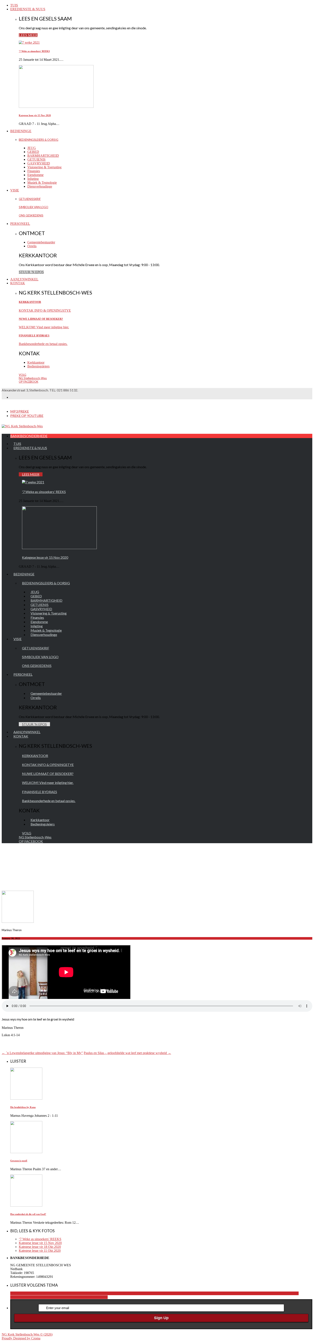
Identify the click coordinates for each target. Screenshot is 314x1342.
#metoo (48, 1293)
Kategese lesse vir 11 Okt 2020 (40, 1250)
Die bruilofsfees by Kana (23, 1107)
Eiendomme (35, 175)
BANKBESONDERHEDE (28, 436)
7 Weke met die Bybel (174, 1293)
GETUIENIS (36, 159)
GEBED (33, 152)
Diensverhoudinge (39, 186)
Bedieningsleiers (38, 366)
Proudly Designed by (21, 1338)
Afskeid (194, 1293)
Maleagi (23, 1297)
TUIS (14, 5)
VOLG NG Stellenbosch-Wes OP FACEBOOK (33, 378)
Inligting (33, 179)
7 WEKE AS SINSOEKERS (140, 1293)
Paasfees (52, 1297)
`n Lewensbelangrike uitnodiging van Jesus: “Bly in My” (42, 1053)
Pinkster (63, 1297)
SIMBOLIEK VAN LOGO (33, 207)
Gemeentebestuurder (41, 242)
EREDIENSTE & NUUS (27, 9)
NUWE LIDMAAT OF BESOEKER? (41, 318)
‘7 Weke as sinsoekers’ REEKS (40, 1239)
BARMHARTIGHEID (43, 155)
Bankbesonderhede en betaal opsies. (43, 344)
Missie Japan (37, 1297)
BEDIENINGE (20, 131)
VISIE (14, 190)
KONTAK (17, 283)
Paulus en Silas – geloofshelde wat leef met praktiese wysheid (127, 1053)
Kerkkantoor (35, 362)
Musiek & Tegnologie (42, 182)
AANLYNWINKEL (24, 279)
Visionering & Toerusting (44, 167)
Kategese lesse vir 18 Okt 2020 (40, 1247)
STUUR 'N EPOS (31, 272)
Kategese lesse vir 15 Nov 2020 (35, 115)
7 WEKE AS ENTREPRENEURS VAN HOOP (86, 1293)
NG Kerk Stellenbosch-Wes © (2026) (27, 1334)
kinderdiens (264, 1293)
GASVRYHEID (38, 163)
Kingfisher (279, 1293)
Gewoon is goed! (18, 1160)
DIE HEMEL (220, 1293)
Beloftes (205, 1293)
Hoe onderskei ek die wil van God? (28, 1214)
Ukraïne (102, 1297)
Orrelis (32, 246)
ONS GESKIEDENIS (31, 215)
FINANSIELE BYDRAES (34, 335)
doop (233, 1293)
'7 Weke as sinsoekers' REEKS (34, 51)
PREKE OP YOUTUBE (26, 415)
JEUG (31, 148)
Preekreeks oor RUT (83, 1297)
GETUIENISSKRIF (30, 199)
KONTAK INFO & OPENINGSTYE (45, 310)
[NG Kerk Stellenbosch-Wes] (22, 426)
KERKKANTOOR (30, 302)
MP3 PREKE (19, 411)
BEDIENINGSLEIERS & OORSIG (38, 139)
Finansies (33, 171)
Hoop (252, 1293)
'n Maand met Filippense (26, 1293)
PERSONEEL (20, 223)
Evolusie (242, 1293)
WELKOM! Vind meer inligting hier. (44, 327)
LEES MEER (28, 35)
